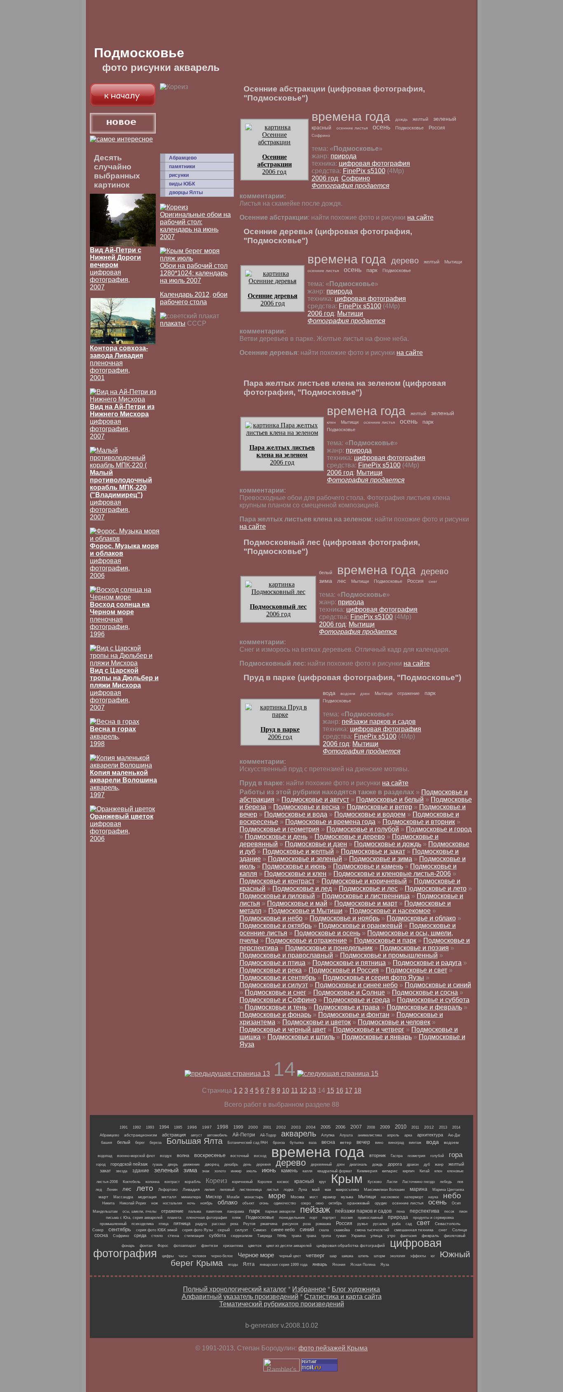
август (196, 1135)
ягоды (233, 1265)
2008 (371, 1127)
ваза (313, 1143)
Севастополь (447, 1223)
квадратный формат (334, 1171)
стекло (157, 1236)
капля (307, 1171)
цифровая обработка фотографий (351, 1245)
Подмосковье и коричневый (364, 881)
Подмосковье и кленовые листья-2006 (392, 873)
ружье (362, 1224)
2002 (281, 1127)
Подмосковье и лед (302, 888)
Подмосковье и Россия (344, 970)
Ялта (249, 1264)
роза (307, 1224)
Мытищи (453, 261)
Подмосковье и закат (373, 851)
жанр (439, 1164)
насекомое (390, 1197)
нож (154, 1203)
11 (294, 1090)
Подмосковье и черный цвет (282, 1029)
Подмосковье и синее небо (356, 984)
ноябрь (206, 1203)
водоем (347, 693)
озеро (306, 1203)
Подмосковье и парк (385, 940)
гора (455, 1155)
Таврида (264, 1236)
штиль (363, 1256)
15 (330, 1090)
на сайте (420, 217)
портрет (329, 1218)
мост (314, 1197)
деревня (263, 1164)
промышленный (113, 1224)
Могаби (233, 1197)
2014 (456, 1127)
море (277, 1196)
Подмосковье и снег (275, 992)
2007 (356, 1127)
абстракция (174, 1134)
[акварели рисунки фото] (123, 104)
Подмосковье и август (315, 799)
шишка (347, 1256)
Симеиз (259, 1230)
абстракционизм (140, 1135)
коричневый (242, 1182)
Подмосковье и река (270, 970)
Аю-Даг (454, 1135)
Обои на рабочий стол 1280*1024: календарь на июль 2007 (194, 273)
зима (325, 580)
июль (251, 1171)
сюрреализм (241, 1236)
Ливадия (191, 1189)
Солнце (459, 1230)
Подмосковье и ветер (379, 806)
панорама (235, 1211)
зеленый (444, 118)
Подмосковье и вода (295, 814)
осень (381, 127)
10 (285, 1090)
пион (463, 1211)
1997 (207, 1127)
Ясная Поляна (362, 1265)
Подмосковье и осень (327, 933)
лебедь (446, 1182)
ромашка (323, 1224)
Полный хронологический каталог (234, 1289)
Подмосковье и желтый (298, 851)
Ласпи (392, 1182)
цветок (254, 1245)
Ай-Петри (243, 1135)
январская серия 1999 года (283, 1265)
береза (156, 1143)
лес (341, 581)
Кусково (375, 1182)
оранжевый (358, 1203)
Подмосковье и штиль (301, 1036)
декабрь (231, 1164)
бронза (279, 1143)
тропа (326, 1236)
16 (339, 1090)
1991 (124, 1127)
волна (183, 1155)
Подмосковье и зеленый (305, 858)
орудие (381, 1203)
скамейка (342, 1230)
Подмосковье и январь (377, 1036)
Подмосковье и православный (286, 955)
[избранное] (121, 139)
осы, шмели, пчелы (139, 1211)
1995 (178, 1127)
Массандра (123, 1197)
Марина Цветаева (448, 1190)
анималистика (370, 1135)
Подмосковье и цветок (316, 1022)
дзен (365, 693)
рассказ (218, 1224)
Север (97, 1230)
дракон (413, 1164)
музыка (347, 1197)
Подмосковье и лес (368, 888)
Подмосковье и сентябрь (277, 977)
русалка (380, 1224)
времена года (351, 116)
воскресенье (209, 1155)
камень (289, 1171)
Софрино (321, 135)
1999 (238, 1126)
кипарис (390, 1171)
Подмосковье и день (276, 836)
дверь (173, 1164)
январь (319, 1264)
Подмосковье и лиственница (366, 895)
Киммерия (367, 1171)
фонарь (128, 1246)
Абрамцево (183, 158)
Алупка (328, 1135)
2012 (429, 1127)
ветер (346, 1142)
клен (331, 422)
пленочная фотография (206, 1218)
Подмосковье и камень (368, 866)
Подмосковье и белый (390, 799)
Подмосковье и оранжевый (360, 925)
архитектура (430, 1134)
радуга (201, 1224)
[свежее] (123, 131)
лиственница (250, 1190)
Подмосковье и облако (421, 918)
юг (433, 1256)
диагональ (358, 1164)
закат (105, 1170)
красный (321, 128)
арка (408, 1135)
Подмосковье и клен (295, 873)
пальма (194, 1211)
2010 (400, 1127)
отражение (408, 693)
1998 (222, 1127)
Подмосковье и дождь (387, 843)
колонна (152, 1182)
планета (174, 1218)
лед (99, 1190)
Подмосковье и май (297, 903)
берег (140, 1143)
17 (348, 1090)
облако (227, 1202)
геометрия (416, 1156)
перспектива (424, 1211)
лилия (209, 1190)
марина (418, 1189)
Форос (163, 1246)
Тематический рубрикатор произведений (281, 1303)
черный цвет (290, 1256)
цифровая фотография (374, 163)
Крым (347, 1178)
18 (357, 1090)
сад (409, 1224)
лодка (288, 1190)
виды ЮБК (182, 184)
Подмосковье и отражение (306, 940)
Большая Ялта (195, 1141)
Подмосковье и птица (272, 962)
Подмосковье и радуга (427, 962)
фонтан (146, 1246)
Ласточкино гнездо (418, 1182)
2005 (326, 1126)
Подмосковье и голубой (362, 829)
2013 (443, 1127)
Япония (338, 1265)
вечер (363, 1142)
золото (220, 1171)
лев (460, 1182)
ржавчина (268, 1224)
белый (325, 572)
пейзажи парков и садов (379, 721)
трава (296, 1236)
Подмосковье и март (365, 903)
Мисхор (214, 1196)
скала (324, 1230)
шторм (379, 1256)
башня (106, 1143)
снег (433, 581)
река (234, 1224)
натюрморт (413, 1197)
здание (140, 1171)
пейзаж (315, 1209)
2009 (385, 1126)
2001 (267, 1127)
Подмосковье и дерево (349, 836)
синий (307, 1229)
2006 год (274, 164)
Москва (298, 1197)
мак (328, 1190)
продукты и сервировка (433, 1218)
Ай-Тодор (268, 1135)
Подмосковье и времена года (330, 821)
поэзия (347, 1218)
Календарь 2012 (184, 294)
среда (140, 1235)
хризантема (233, 1246)
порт (313, 1218)
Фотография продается (350, 185)
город (101, 1164)
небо (452, 1195)
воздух (166, 1156)
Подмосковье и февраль (424, 1007)
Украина (358, 1236)
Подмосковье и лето (436, 888)
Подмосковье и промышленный (389, 955)
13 (312, 1090)
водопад (105, 1156)
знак (205, 1171)
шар (333, 1256)
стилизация (194, 1236)
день (247, 1164)
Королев (265, 1182)
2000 (253, 1127)
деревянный (321, 1164)
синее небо (283, 1229)
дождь (401, 119)
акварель (298, 1133)
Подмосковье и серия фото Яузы (373, 977)
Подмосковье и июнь (294, 866)
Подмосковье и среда (357, 999)
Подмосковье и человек (394, 1022)
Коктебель (132, 1182)
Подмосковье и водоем (370, 814)
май (316, 1189)
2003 (296, 1127)
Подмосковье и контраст (276, 881)
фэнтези (209, 1245)
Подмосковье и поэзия (414, 947)
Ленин (112, 1190)
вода (329, 693)
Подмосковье (409, 127)
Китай (424, 1171)
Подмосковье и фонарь (275, 1014)
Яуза (384, 1265)
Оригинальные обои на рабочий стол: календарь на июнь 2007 (195, 225)
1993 (150, 1127)
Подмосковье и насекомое (390, 910)
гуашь (157, 1164)
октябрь (335, 1203)
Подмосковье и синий (438, 984)
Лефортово (168, 1190)
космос (283, 1182)
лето (144, 1188)
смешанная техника (414, 1230)
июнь (269, 1170)
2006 (340, 1126)
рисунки (179, 175)
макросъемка (347, 1190)
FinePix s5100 (364, 170)
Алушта (346, 1135)
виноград (396, 1143)
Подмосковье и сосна (425, 992)
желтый (420, 119)
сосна (101, 1235)
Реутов (249, 1224)
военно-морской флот (136, 1156)
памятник (214, 1211)
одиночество (285, 1203)
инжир (236, 1171)
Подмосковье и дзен (316, 843)
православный (370, 1218)
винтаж (415, 1143)
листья (273, 1190)
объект (248, 1203)
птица (164, 1224)
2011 (415, 1127)
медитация (147, 1197)
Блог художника (356, 1289)
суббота (217, 1235)
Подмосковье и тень (276, 1007)
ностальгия (172, 1203)
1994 (164, 1126)
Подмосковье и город (439, 829)
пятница (182, 1223)
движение (191, 1164)
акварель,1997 (123, 783)
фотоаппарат (185, 1246)
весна (328, 1142)
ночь (191, 1203)
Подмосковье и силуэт (273, 984)
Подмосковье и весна (306, 806)
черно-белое (222, 1256)
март (103, 1197)
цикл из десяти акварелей (289, 1246)
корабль (193, 1181)
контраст (172, 1182)
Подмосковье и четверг (368, 1029)
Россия (437, 128)
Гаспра (397, 1156)
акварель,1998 (113, 736)
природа (344, 156)
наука (433, 1197)
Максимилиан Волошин (384, 1190)
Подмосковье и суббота (433, 999)
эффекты (418, 1256)
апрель (393, 1135)
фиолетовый (454, 1236)
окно (320, 1203)
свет (423, 1222)
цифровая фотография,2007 (121, 495)
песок (449, 1211)
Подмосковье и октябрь (275, 925)
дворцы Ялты (186, 192)
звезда (121, 1171)
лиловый (227, 1190)
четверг (315, 1255)
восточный (239, 1156)
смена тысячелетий (372, 1230)
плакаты (172, 323)
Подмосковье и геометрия (279, 829)
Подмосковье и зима (380, 858)
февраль (430, 1235)
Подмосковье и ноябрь (345, 918)
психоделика (142, 1224)
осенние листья (352, 128)
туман (341, 1236)
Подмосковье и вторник (418, 821)
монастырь (253, 1197)
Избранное (309, 1289)
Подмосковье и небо (271, 918)
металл (169, 1197)
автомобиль (217, 1135)
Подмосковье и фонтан (353, 1014)
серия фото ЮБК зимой (156, 1230)
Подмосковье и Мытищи (305, 910)
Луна (302, 1190)
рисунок (290, 1223)
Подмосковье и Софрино (278, 999)
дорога (395, 1164)
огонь (264, 1203)
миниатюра (191, 1197)
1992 (137, 1127)
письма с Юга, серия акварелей (134, 1218)
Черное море (256, 1254)
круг (322, 1182)
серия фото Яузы (197, 1230)
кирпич (409, 1171)
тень (281, 1235)
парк (372, 270)
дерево (405, 260)
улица (376, 1235)
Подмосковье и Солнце (349, 992)
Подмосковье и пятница (349, 962)
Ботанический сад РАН (248, 1143)
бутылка (297, 1143)
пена (400, 1211)
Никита (108, 1203)
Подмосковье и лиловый (277, 895)
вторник (377, 1155)
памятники (182, 166)
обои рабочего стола (194, 298)
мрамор (329, 1197)
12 (303, 1090)
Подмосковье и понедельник (329, 947)
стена (173, 1235)
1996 (192, 1127)
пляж (236, 1218)
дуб (427, 1164)
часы (182, 1256)
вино (379, 1143)
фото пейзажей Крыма (333, 1348)
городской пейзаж (129, 1164)
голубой (437, 1156)
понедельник (292, 1217)
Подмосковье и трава (347, 1007)
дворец (212, 1164)
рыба (396, 1224)
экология (397, 1256)
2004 (311, 1127)
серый (224, 1230)
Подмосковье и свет (416, 970)
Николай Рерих (133, 1203)
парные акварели (280, 1211)
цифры (168, 1256)
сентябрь (119, 1229)
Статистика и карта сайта (343, 1296)
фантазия (408, 1236)
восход (260, 1156)
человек (199, 1256)
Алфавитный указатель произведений (240, 1296)
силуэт (241, 1230)
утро (391, 1236)
